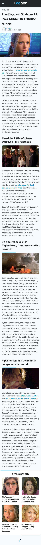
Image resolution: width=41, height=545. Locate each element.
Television (6, 10)
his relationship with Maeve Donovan (22, 398)
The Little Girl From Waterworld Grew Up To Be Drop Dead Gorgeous (10, 527)
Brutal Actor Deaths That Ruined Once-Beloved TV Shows (29, 499)
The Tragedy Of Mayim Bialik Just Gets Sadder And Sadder (10, 499)
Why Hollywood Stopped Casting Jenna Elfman (28, 526)
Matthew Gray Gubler (28, 396)
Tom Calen (8, 28)
